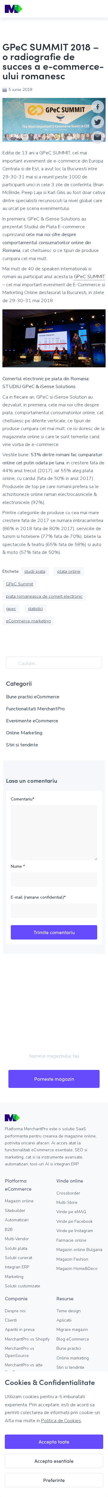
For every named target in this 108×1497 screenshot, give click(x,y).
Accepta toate (54, 1441)
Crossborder (68, 1193)
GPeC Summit (19, 584)
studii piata (34, 571)
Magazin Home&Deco (77, 1268)
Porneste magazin (54, 1079)
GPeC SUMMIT (89, 276)
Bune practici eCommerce (32, 697)
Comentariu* (22, 799)
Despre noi (15, 1311)
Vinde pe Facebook (74, 1221)
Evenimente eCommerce (32, 721)
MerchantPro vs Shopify (27, 1339)
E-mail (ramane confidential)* (38, 897)
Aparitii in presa (19, 1329)
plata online (68, 571)
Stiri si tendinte (22, 745)
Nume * (18, 866)
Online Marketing (24, 733)
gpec (11, 609)
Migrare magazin (72, 1329)
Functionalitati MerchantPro (35, 709)
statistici (35, 609)
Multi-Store (66, 1202)
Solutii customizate (22, 1286)
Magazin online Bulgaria (79, 1250)
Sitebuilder (15, 1210)
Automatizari (16, 1220)
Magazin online (19, 1201)
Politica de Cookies (61, 1420)
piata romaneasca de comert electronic (44, 596)
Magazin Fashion (72, 1259)
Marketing (14, 1277)
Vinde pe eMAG (71, 1212)
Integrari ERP (17, 1267)
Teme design (68, 1311)
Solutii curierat (18, 1258)
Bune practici (68, 1348)
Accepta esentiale (54, 1461)
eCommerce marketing (28, 621)
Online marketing (72, 1358)
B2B (9, 1229)
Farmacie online (71, 1240)
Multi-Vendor (17, 1239)
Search (13, 663)
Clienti (11, 1320)
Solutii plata (16, 1248)
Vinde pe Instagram (74, 1231)
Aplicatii (63, 1320)
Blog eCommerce (72, 1339)
